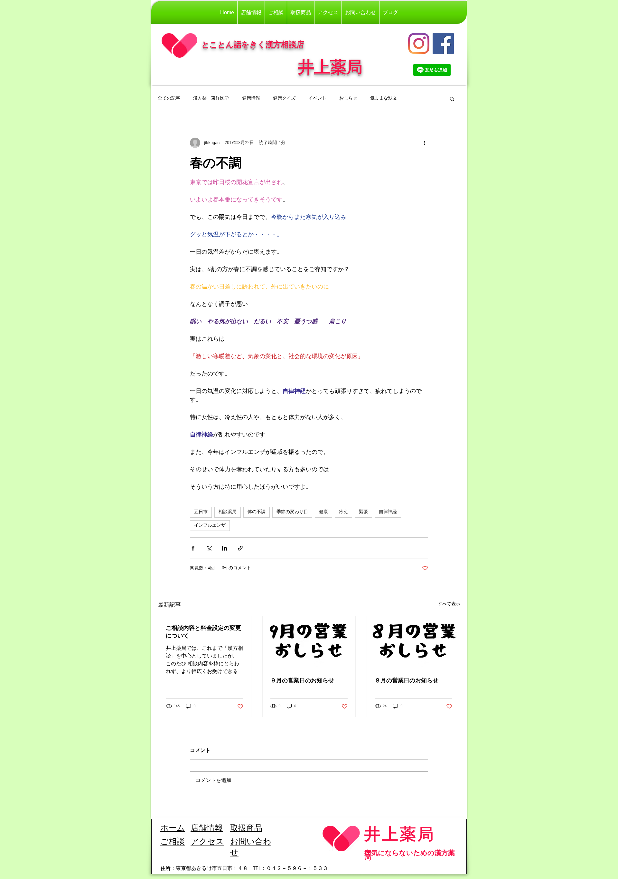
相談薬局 (228, 512)
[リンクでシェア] (240, 548)
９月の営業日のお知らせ (302, 680)
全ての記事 (169, 98)
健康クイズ (284, 98)
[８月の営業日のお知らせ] (413, 642)
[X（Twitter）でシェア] (209, 548)
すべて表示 (449, 604)
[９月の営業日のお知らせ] (309, 642)
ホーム (172, 829)
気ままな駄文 (383, 98)
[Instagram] (418, 43)
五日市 (201, 512)
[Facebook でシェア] (193, 548)
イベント (317, 98)
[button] (452, 98)
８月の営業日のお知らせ (406, 680)
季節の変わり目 (292, 512)
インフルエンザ (210, 525)
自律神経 (388, 512)
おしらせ (348, 98)
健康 (323, 512)
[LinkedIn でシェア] (224, 548)
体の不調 (257, 512)
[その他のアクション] (424, 143)
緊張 (363, 512)
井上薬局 (399, 833)
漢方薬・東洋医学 (211, 98)
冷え (343, 512)
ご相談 (172, 842)
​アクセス (207, 842)
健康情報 (251, 98)
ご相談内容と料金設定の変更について (203, 631)
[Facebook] (443, 43)
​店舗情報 (207, 829)
